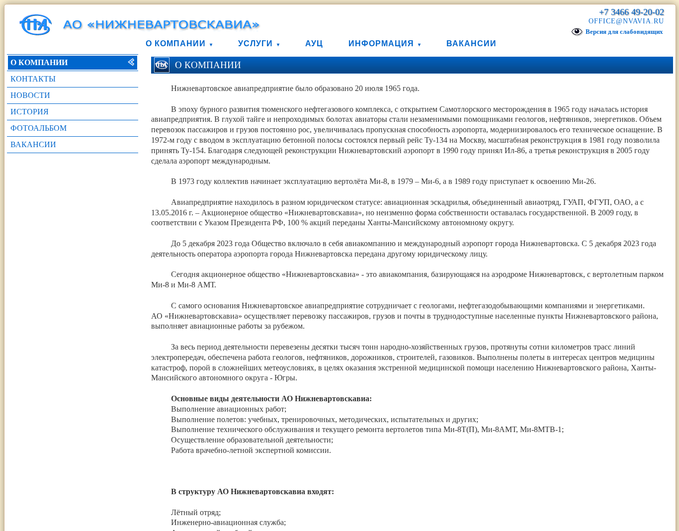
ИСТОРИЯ (29, 111)
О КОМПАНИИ (39, 62)
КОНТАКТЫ (33, 79)
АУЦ (314, 43)
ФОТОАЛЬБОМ (38, 128)
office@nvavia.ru (626, 21)
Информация (381, 43)
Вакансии (471, 43)
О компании (176, 43)
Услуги (255, 43)
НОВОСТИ (30, 95)
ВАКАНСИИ (33, 144)
